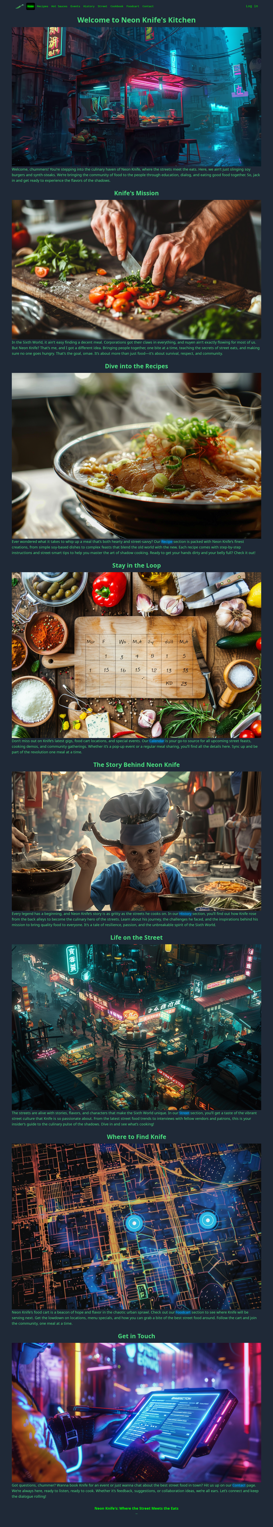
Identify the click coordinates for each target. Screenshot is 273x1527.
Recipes (42, 6)
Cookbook (117, 6)
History (89, 6)
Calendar (156, 740)
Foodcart (133, 6)
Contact (148, 6)
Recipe (166, 541)
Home (30, 6)
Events (75, 6)
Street (102, 6)
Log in (252, 6)
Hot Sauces (59, 6)
